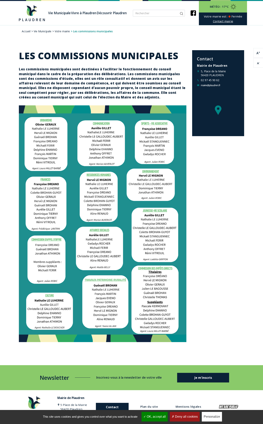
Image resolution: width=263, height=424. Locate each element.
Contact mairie (223, 21)
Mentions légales (188, 406)
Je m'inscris (203, 378)
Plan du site (149, 406)
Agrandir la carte (218, 115)
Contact (112, 407)
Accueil (26, 31)
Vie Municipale (42, 31)
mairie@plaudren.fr (210, 85)
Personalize (212, 416)
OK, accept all (156, 416)
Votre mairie (62, 31)
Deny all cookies (186, 416)
